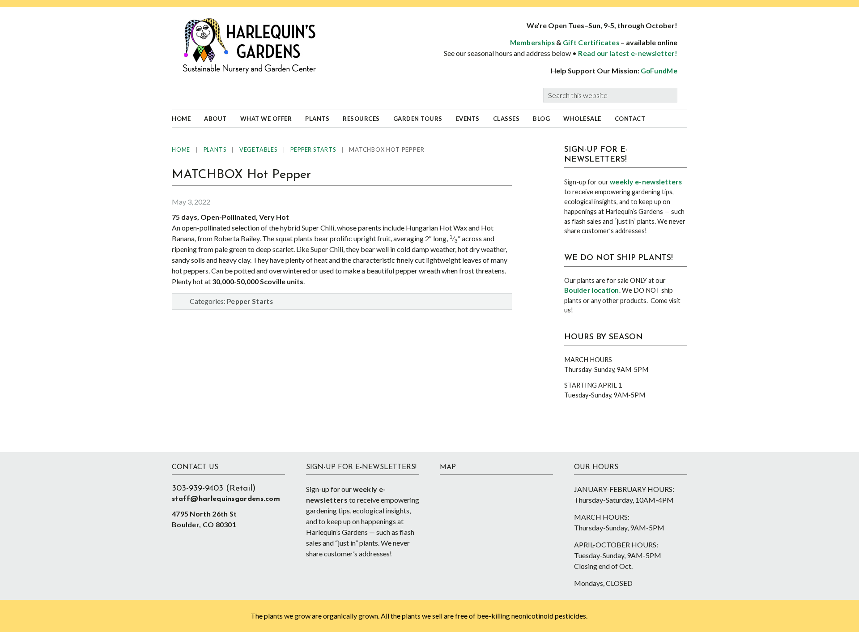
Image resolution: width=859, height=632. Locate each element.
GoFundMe (659, 71)
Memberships (532, 42)
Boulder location (591, 290)
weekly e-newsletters (646, 182)
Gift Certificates (591, 42)
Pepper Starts (250, 301)
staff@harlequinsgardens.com (226, 499)
